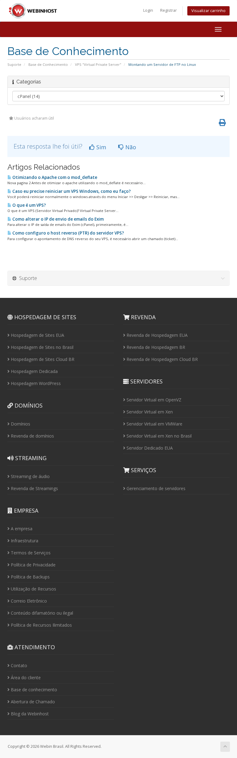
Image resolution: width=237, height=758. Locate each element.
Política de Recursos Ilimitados (41, 625)
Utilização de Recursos (33, 589)
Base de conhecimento (33, 689)
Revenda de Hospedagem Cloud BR (161, 359)
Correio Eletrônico (28, 601)
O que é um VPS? (28, 205)
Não (130, 147)
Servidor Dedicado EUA (149, 448)
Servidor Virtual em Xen (149, 412)
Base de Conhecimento (48, 64)
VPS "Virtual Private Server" (98, 64)
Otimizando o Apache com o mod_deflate (54, 177)
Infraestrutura (24, 541)
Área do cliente (25, 677)
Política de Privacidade (33, 565)
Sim (100, 147)
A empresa (21, 528)
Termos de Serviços (30, 553)
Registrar (168, 10)
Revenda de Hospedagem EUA (156, 335)
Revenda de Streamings (34, 488)
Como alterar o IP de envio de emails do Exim (57, 219)
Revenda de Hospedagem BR (155, 347)
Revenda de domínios (32, 436)
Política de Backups (30, 577)
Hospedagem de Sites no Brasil (41, 347)
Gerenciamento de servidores (155, 488)
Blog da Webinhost (29, 714)
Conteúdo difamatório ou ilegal (41, 613)
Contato (18, 665)
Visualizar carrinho (208, 10)
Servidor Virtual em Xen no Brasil (158, 436)
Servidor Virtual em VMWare (153, 424)
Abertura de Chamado (32, 702)
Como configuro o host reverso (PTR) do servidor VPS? (67, 233)
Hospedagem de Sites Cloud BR (42, 359)
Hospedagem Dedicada (34, 371)
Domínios (20, 424)
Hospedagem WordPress (35, 383)
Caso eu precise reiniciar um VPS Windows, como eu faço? (71, 191)
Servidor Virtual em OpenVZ (153, 400)
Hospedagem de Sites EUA (37, 335)
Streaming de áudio (30, 476)
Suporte (14, 64)
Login (148, 10)
